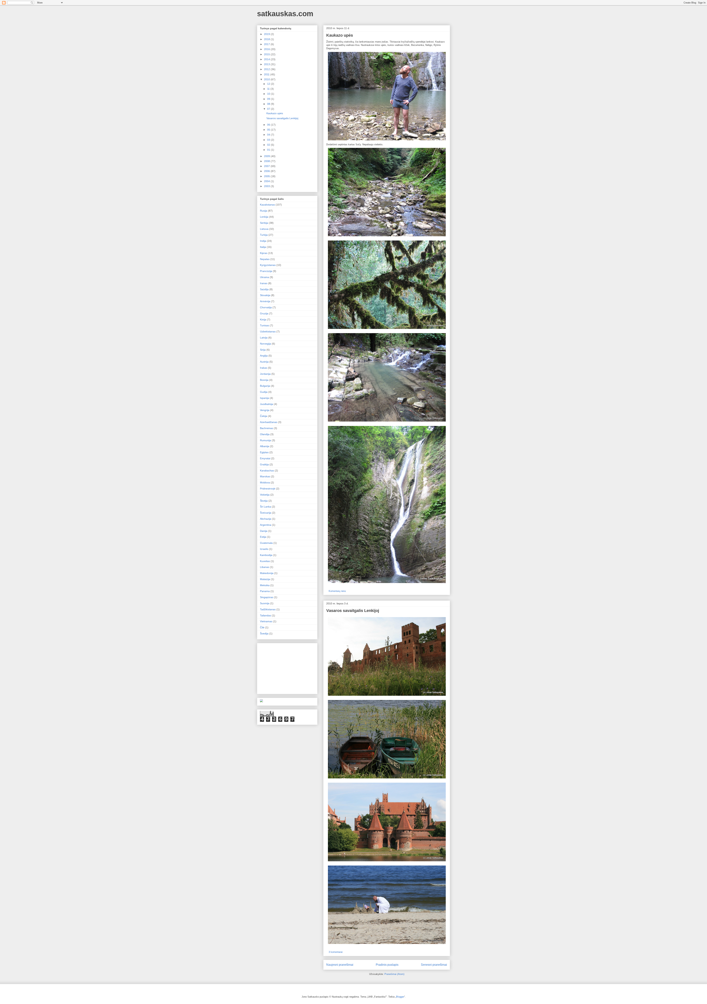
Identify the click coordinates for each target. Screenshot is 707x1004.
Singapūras (266, 597)
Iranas (263, 283)
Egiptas (264, 452)
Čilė (262, 627)
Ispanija (264, 397)
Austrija (264, 361)
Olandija (265, 434)
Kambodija (266, 555)
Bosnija (264, 379)
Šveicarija (265, 512)
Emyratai (265, 458)
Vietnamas (266, 621)
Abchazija (265, 518)
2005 (267, 176)
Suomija (264, 603)
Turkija (264, 234)
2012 (267, 69)
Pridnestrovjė (267, 488)
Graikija (264, 464)
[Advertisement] (287, 668)
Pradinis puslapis (387, 964)
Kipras (263, 253)
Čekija (263, 416)
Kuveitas (265, 561)
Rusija (263, 210)
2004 (267, 181)
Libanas (264, 567)
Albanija (264, 446)
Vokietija (265, 494)
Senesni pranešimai (434, 964)
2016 (267, 49)
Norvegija (265, 343)
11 (268, 88)
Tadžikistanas (268, 609)
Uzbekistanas (268, 331)
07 (269, 108)
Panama (265, 591)
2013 (267, 64)
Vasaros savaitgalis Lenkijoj (352, 610)
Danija (263, 530)
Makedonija (266, 573)
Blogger (400, 996)
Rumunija (265, 440)
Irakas (263, 367)
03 (269, 139)
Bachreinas (266, 428)
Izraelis (264, 548)
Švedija (264, 633)
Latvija (264, 337)
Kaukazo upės (339, 35)
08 (269, 103)
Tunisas (264, 325)
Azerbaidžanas (268, 422)
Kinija (263, 319)
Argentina (265, 524)
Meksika (265, 585)
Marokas (265, 476)
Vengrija (264, 410)
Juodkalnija (266, 404)
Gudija (264, 391)
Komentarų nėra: (338, 591)
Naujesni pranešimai (339, 964)
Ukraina (264, 277)
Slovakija (265, 295)
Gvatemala (266, 542)
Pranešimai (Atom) (394, 974)
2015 (267, 54)
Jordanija (265, 373)
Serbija (264, 222)
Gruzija (264, 313)
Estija (263, 536)
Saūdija (264, 289)
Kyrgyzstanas (268, 265)
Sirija (263, 349)
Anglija (264, 355)
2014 (267, 59)
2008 (267, 161)
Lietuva (264, 228)
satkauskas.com (285, 14)
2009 (267, 156)
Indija (263, 240)
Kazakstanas (267, 204)
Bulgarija (265, 385)
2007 (267, 166)
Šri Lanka (265, 506)
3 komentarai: (336, 952)
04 (269, 134)
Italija (263, 246)
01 (269, 149)
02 (269, 144)
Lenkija (264, 216)
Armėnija (265, 301)
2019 (267, 34)
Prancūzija (266, 271)
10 (269, 93)
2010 (267, 79)
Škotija (264, 500)
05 (269, 129)
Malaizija (265, 579)
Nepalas (265, 259)
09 (269, 98)
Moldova (265, 482)
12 (269, 83)
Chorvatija (266, 307)
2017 (267, 44)
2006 (267, 171)
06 (269, 124)
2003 (267, 186)
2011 (267, 74)
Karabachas (267, 470)
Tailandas (265, 615)
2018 (267, 39)
